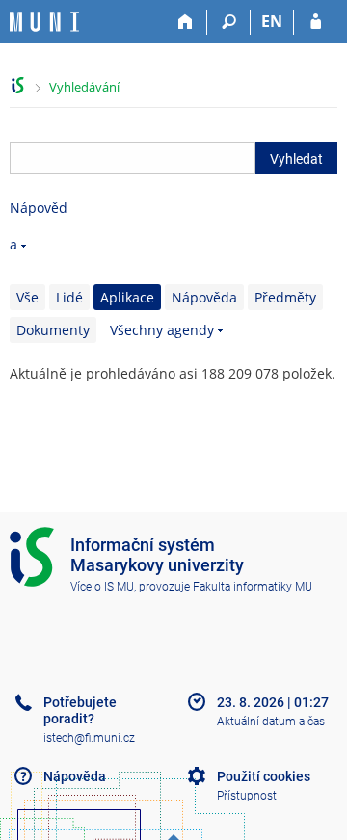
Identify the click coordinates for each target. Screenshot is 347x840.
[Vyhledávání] (229, 22)
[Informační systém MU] (18, 85)
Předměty (285, 297)
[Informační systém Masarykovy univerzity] (44, 21)
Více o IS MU (102, 586)
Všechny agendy (162, 330)
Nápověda (204, 297)
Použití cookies (263, 776)
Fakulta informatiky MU (252, 586)
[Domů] (185, 22)
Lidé (69, 297)
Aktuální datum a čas (271, 721)
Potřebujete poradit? (80, 710)
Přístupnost (247, 795)
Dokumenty (53, 330)
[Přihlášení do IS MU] (315, 22)
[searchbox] (132, 158)
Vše (27, 297)
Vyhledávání (84, 86)
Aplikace (127, 297)
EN (271, 21)
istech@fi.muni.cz (89, 738)
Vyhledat (296, 159)
